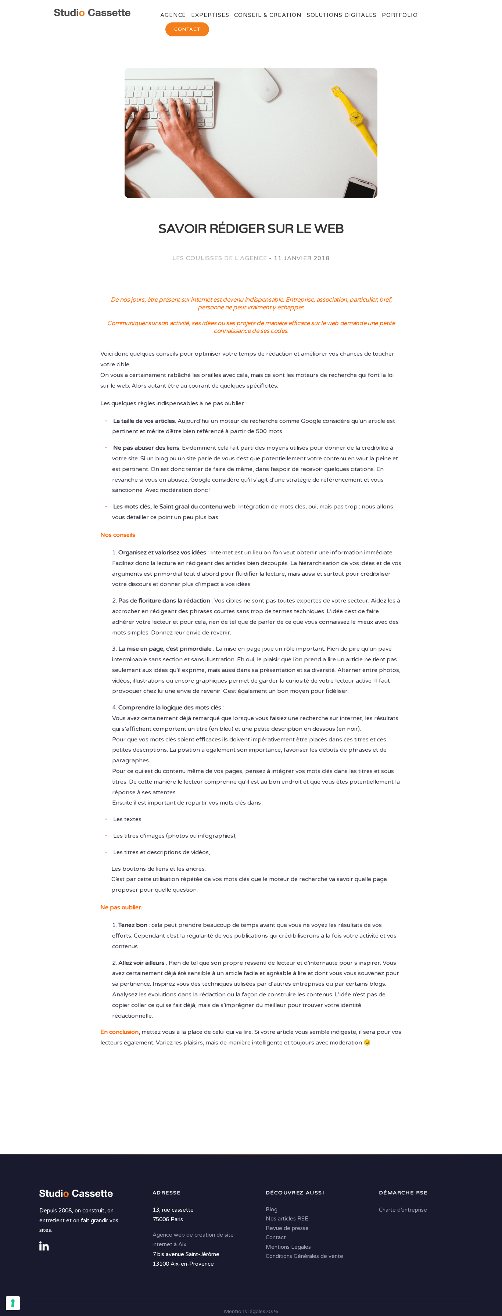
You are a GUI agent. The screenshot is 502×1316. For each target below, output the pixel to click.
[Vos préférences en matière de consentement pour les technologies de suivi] (13, 1303)
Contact (187, 29)
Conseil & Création (267, 15)
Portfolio (400, 15)
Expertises (210, 15)
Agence (173, 15)
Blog (271, 1209)
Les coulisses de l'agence (219, 258)
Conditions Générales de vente (304, 1256)
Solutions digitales (342, 15)
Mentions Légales (288, 1247)
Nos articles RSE (287, 1218)
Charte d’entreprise (403, 1210)
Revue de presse (287, 1228)
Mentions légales (244, 1311)
